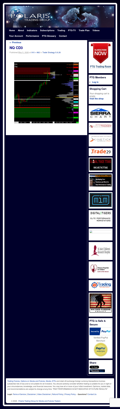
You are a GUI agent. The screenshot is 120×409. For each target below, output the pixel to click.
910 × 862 (35, 52)
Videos (96, 30)
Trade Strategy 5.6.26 (51, 52)
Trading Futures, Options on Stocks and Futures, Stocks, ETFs (31, 381)
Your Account (16, 35)
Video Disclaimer (44, 394)
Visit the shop (97, 98)
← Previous (15, 42)
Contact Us (92, 394)
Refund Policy (57, 394)
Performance (32, 35)
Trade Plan (84, 30)
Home (12, 30)
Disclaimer (31, 394)
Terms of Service (19, 394)
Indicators (32, 30)
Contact (63, 35)
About (21, 30)
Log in (95, 82)
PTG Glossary (49, 35)
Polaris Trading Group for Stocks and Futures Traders (39, 401)
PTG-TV (72, 30)
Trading (61, 30)
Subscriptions (47, 30)
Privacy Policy (70, 394)
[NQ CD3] (46, 93)
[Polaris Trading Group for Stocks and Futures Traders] (60, 17)
